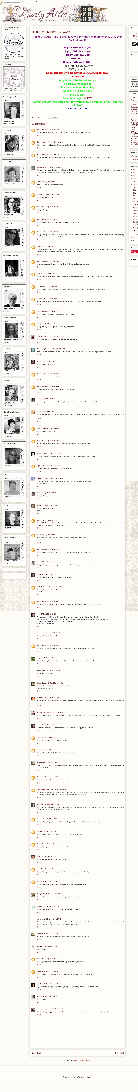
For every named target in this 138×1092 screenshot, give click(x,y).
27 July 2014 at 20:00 (48, 614)
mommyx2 (40, 906)
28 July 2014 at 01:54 (49, 725)
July (134, 216)
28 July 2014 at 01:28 (57, 712)
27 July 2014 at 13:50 (59, 349)
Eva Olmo (40, 311)
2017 (135, 190)
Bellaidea (40, 946)
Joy (38, 411)
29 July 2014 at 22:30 (50, 933)
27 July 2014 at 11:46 (56, 154)
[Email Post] (44, 117)
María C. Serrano (43, 587)
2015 (135, 196)
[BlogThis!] (51, 118)
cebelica (40, 933)
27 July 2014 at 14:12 (49, 361)
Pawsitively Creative (44, 349)
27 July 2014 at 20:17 (53, 633)
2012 (135, 240)
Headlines (134, 138)
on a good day (42, 1009)
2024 (135, 169)
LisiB (38, 246)
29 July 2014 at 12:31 (52, 906)
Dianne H (40, 804)
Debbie (39, 996)
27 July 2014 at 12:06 (51, 207)
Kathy (39, 324)
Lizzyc (39, 562)
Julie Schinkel (42, 336)
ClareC (39, 182)
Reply (39, 135)
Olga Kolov (41, 466)
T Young (40, 971)
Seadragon (41, 762)
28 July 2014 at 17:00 (51, 804)
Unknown (40, 129)
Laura (39, 725)
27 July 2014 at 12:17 (51, 219)
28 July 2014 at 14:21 (51, 777)
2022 (135, 175)
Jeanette (40, 750)
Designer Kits (134, 146)
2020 (135, 181)
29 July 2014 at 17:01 (53, 919)
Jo (37, 399)
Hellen (39, 505)
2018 (135, 187)
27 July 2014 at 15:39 (51, 428)
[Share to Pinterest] (57, 118)
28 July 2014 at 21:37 (49, 856)
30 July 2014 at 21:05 (51, 984)
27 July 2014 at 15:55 (51, 441)
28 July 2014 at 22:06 (46, 869)
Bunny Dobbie (42, 683)
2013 (135, 237)
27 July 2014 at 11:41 (51, 129)
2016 (135, 193)
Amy (38, 658)
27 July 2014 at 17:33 (50, 520)
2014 (135, 199)
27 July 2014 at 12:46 (51, 273)
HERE (89, 98)
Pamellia (40, 574)
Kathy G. (40, 273)
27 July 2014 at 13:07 (49, 286)
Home (78, 1053)
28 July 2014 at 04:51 (49, 737)
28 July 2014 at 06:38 (51, 750)
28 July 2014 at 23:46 (49, 881)
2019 (135, 184)
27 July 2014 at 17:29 (49, 505)
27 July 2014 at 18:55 (49, 562)
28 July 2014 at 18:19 (49, 819)
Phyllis (39, 286)
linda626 (40, 831)
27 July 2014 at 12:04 (49, 182)
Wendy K (40, 194)
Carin (39, 493)
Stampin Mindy (42, 894)
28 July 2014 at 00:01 (55, 683)
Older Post (119, 1053)
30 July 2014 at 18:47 (51, 959)
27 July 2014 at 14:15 (51, 374)
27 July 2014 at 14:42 (51, 386)
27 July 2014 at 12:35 (48, 246)
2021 (135, 178)
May (134, 222)
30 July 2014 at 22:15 (49, 996)
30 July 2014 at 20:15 (50, 971)
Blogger (89, 1077)
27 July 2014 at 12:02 (54, 167)
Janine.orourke (42, 478)
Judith (39, 737)
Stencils (133, 142)
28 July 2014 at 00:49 (54, 697)
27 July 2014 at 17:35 (49, 535)
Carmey (39, 520)
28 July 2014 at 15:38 (58, 789)
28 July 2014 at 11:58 (52, 762)
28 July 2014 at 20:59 (51, 831)
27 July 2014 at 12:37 (51, 261)
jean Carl (40, 984)
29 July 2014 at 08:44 (55, 894)
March (135, 228)
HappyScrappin (42, 142)
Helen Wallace (42, 453)
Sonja (39, 844)
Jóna (38, 614)
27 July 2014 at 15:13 (46, 399)
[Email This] (49, 118)
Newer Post (36, 1053)
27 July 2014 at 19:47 (56, 587)
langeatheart (41, 167)
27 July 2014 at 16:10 (55, 453)
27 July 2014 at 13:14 (50, 298)
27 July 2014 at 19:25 (50, 574)
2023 (135, 172)
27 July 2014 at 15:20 (47, 411)
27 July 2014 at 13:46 (55, 336)
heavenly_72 (41, 697)
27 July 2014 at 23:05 (53, 670)
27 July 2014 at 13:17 (51, 311)
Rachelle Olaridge (43, 712)
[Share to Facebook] (55, 118)
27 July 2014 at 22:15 (48, 658)
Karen (39, 856)
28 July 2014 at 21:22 (49, 844)
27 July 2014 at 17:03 (55, 478)
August (135, 213)
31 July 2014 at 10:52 (55, 1009)
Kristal (39, 819)
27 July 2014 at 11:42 (56, 142)
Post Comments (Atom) (82, 1060)
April (134, 225)
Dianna (39, 881)
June (134, 219)
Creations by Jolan (44, 789)
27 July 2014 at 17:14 (48, 493)
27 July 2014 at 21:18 (51, 645)
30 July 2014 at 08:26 (51, 946)
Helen (39, 361)
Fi (37, 869)
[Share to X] (53, 118)
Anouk (39, 535)
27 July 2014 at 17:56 (51, 549)
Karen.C (39, 298)
